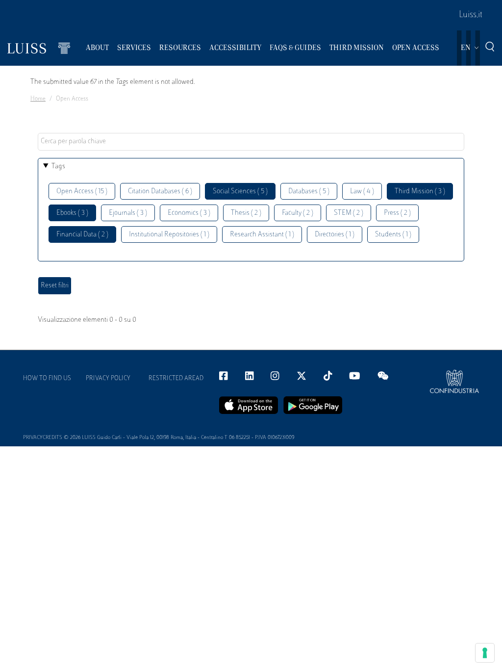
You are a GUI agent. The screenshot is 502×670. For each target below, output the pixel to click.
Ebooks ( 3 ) (72, 213)
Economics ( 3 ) (189, 213)
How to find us (47, 379)
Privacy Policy (108, 379)
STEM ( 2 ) (348, 213)
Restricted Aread (176, 379)
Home (38, 99)
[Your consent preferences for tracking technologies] (485, 653)
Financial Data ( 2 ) (82, 234)
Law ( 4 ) (362, 191)
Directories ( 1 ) (334, 234)
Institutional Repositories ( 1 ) (169, 234)
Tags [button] (58, 166)
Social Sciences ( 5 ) (240, 191)
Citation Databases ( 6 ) (160, 191)
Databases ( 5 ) (308, 191)
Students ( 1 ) (393, 234)
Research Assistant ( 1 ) (262, 234)
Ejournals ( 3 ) (128, 213)
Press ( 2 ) (397, 213)
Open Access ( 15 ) (81, 191)
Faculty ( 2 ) (297, 213)
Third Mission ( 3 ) (420, 191)
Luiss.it (470, 15)
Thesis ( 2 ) (246, 213)
